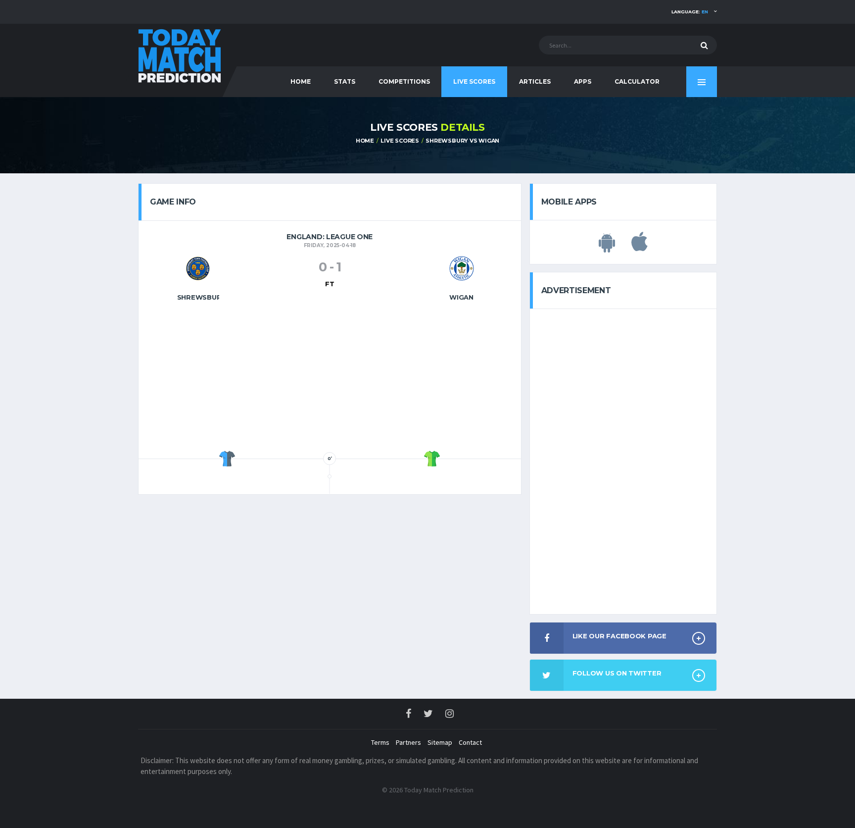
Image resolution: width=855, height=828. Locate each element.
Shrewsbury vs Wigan (462, 140)
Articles (535, 81)
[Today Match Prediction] (180, 55)
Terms (380, 742)
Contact (470, 742)
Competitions (404, 81)
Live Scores (474, 81)
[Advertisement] (329, 379)
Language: (689, 11)
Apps (582, 81)
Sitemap (440, 742)
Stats (344, 81)
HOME (300, 81)
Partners (408, 742)
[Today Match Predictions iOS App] (639, 247)
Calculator (637, 81)
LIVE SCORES (399, 140)
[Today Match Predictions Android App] (606, 247)
